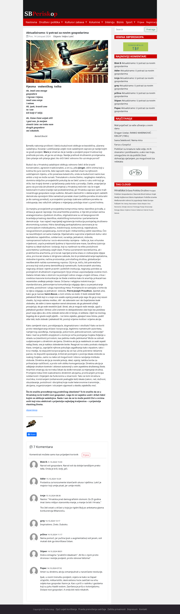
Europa (150, 200)
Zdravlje (124, 207)
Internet (146, 210)
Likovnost (130, 207)
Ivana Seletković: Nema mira (128, 140)
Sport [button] (129, 22)
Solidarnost (140, 210)
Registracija (152, 22)
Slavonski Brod (139, 194)
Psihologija (136, 207)
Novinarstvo (117, 207)
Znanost (133, 210)
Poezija (142, 207)
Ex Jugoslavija (137, 200)
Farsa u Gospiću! (122, 144)
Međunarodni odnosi (122, 200)
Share (32, 434)
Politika (136, 190)
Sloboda (116, 213)
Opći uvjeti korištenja (66, 609)
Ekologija (117, 210)
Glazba (139, 204)
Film (122, 204)
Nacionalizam (133, 204)
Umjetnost (128, 210)
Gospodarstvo (127, 194)
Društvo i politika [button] (49, 22)
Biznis (120, 22)
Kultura (148, 194)
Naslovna (31, 22)
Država (128, 190)
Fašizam (117, 203)
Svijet (154, 194)
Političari (117, 194)
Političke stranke (150, 197)
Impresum (132, 609)
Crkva (148, 204)
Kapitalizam (138, 197)
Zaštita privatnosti (117, 609)
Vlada (145, 200)
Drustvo (151, 210)
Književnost (124, 197)
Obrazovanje (148, 207)
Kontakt (143, 609)
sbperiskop (31, 410)
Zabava (122, 210)
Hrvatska (119, 190)
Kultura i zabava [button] (75, 22)
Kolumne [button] (95, 22)
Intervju (110, 22)
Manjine (144, 204)
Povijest (152, 190)
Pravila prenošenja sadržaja (92, 609)
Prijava (140, 22)
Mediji (116, 197)
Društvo (145, 190)
